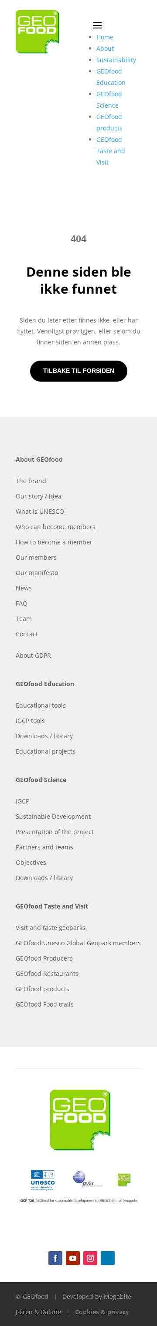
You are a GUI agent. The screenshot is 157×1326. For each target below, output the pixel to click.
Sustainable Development (53, 816)
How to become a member (54, 542)
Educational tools (41, 705)
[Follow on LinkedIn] (108, 1258)
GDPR (43, 655)
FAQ (21, 603)
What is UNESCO (40, 511)
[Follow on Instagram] (90, 1258)
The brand (31, 481)
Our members (36, 557)
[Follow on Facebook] (55, 1258)
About (105, 48)
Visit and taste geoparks (50, 927)
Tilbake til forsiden (78, 370)
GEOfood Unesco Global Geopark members (78, 943)
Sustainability (116, 60)
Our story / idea (38, 496)
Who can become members (56, 527)
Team (24, 618)
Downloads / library (44, 736)
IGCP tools (30, 720)
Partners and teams (44, 847)
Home (104, 37)
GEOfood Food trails (45, 1004)
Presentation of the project (55, 832)
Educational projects (45, 751)
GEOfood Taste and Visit (110, 150)
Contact (27, 634)
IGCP (22, 801)
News (24, 588)
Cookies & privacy (102, 1312)
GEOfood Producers (44, 958)
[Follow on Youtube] (73, 1258)
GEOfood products (42, 989)
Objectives (31, 862)
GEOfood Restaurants (47, 973)
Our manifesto (37, 572)
